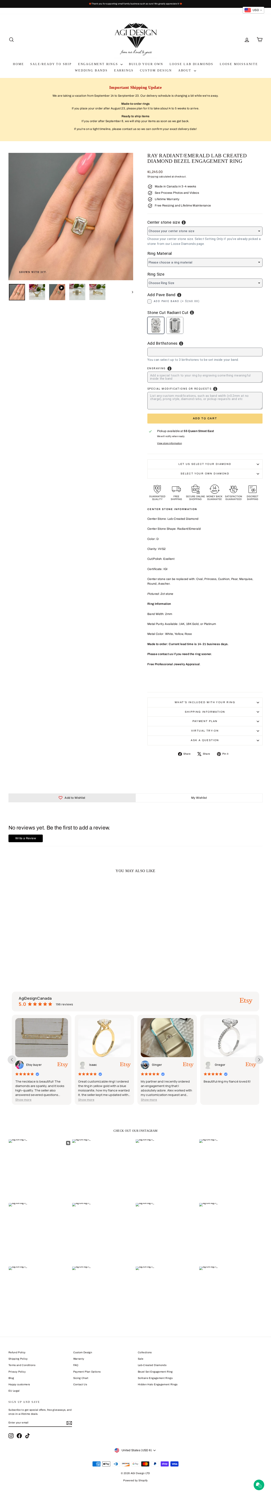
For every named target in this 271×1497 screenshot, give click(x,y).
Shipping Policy (18, 1358)
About (185, 70)
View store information (169, 443)
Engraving (156, 368)
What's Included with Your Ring (205, 702)
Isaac (30, 1064)
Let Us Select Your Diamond (204, 464)
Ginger (94, 1064)
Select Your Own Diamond (205, 473)
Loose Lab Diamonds (191, 64)
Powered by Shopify (135, 1480)
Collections (145, 1352)
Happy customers (19, 1384)
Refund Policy (17, 1352)
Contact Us (80, 1384)
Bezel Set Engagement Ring (155, 1371)
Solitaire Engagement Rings (155, 1378)
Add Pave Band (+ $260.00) (177, 301)
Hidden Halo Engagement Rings (158, 1384)
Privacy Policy (17, 1371)
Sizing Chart (80, 1378)
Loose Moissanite (239, 64)
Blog (11, 1378)
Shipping (152, 176)
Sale (140, 1358)
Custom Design (156, 70)
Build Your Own (146, 64)
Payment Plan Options (87, 1371)
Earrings (124, 70)
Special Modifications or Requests (179, 388)
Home (18, 64)
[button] (23, 1099)
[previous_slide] (12, 1059)
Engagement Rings (99, 64)
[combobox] (205, 352)
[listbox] (205, 231)
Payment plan (205, 721)
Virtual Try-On (205, 730)
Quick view (38, 939)
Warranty (78, 1358)
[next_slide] (259, 1059)
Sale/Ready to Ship (51, 64)
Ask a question (205, 740)
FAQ (75, 1365)
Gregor (157, 1064)
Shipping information (205, 711)
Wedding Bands (91, 70)
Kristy (219, 1064)
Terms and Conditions (21, 1365)
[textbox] (169, 351)
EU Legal (14, 1390)
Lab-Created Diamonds (152, 1365)
